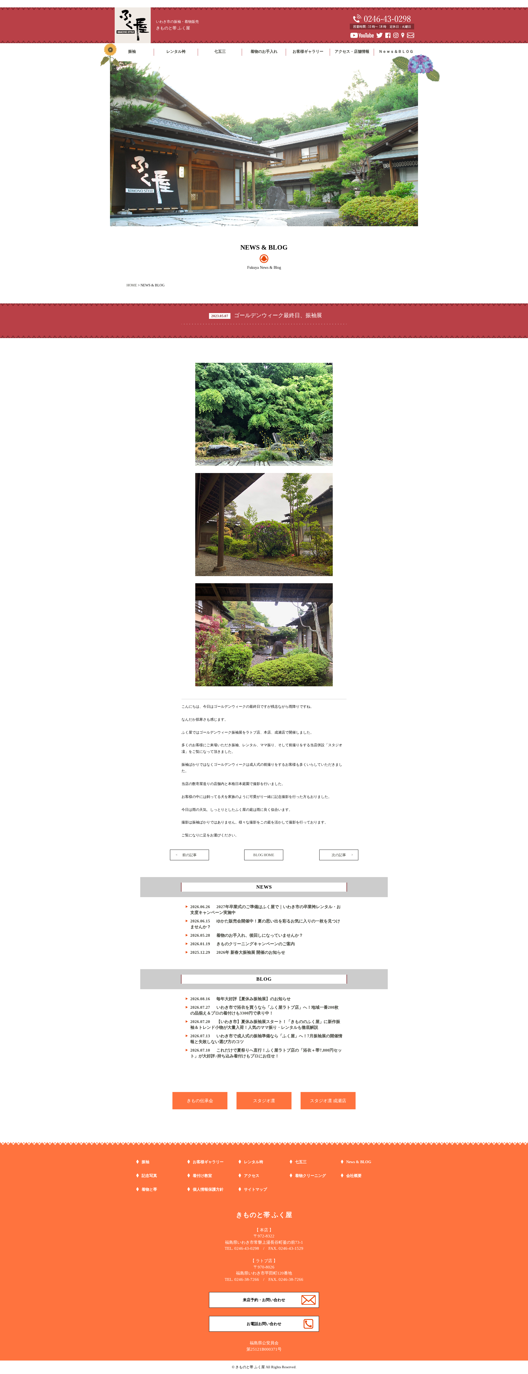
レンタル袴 (176, 51)
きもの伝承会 (200, 1100)
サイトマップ (255, 1189)
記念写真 (149, 1176)
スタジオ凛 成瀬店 (328, 1100)
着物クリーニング (310, 1176)
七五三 (220, 51)
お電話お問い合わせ (264, 1324)
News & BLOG (358, 1162)
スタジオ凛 (264, 1100)
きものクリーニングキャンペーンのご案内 (242, 944)
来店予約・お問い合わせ (264, 1300)
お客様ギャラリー (308, 51)
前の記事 (189, 855)
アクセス (251, 1176)
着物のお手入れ (264, 51)
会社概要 (354, 1176)
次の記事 (339, 855)
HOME (132, 285)
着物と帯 (149, 1189)
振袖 (132, 51)
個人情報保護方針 (208, 1189)
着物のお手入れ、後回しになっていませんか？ (246, 935)
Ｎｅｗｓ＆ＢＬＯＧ (396, 51)
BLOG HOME (263, 855)
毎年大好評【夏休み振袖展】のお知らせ (240, 999)
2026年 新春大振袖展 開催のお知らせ (237, 952)
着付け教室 (202, 1176)
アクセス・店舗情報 (352, 51)
